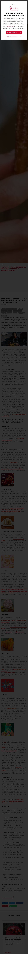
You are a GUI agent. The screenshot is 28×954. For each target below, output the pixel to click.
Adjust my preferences (12, 36)
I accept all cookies (12, 32)
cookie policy (10, 26)
